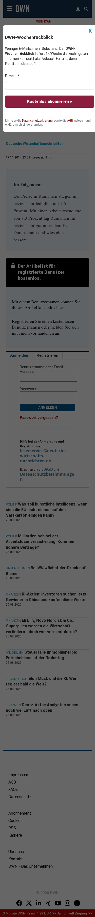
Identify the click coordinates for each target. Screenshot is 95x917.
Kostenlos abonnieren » (49, 101)
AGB (70, 120)
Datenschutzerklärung (37, 120)
